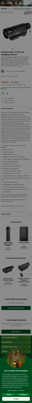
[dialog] (16, 201)
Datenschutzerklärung (13, 390)
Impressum (21, 390)
